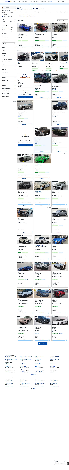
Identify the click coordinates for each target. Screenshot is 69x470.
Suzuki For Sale (52, 369)
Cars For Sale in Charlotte (24, 386)
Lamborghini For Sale (38, 371)
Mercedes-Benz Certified (39, 245)
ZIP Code (11, 12)
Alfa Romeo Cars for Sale (39, 356)
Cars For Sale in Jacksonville (39, 380)
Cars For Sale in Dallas (9, 380)
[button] (59, 1)
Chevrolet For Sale (8, 366)
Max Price (10, 29)
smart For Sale (52, 366)
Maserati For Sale (38, 363)
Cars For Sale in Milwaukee (39, 386)
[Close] (64, 461)
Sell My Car (30, 1)
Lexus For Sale (22, 363)
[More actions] (32, 47)
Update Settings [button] (29, 94)
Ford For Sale (7, 363)
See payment (37, 89)
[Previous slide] (18, 62)
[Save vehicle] (32, 24)
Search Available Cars (25, 97)
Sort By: (58, 20)
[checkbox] (4, 35)
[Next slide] (66, 62)
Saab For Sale (52, 371)
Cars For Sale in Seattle (24, 380)
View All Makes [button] (33, 374)
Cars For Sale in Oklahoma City (40, 383)
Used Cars (14, 1)
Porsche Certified (38, 164)
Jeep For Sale (7, 371)
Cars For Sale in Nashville (39, 378)
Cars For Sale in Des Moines (54, 380)
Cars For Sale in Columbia (54, 386)
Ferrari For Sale (37, 366)
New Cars (19, 1)
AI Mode (50, 1)
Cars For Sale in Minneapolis (24, 383)
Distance (3, 12)
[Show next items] (66, 12)
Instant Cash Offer (36, 1)
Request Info (41, 97)
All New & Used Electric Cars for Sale (26, 356)
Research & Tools (42, 1)
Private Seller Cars (24, 1)
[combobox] (9, 7)
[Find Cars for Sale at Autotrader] (8, 1)
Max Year (11, 21)
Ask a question (25, 145)
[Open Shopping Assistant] (68, 463)
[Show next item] (49, 132)
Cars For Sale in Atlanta (9, 386)
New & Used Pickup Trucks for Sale (11, 356)
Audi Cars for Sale (38, 359)
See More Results (42, 343)
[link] (47, 40)
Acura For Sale (22, 371)
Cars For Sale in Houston (9, 383)
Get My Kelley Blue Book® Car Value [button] (25, 90)
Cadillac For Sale (23, 366)
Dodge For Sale (22, 369)
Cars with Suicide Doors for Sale (25, 359)
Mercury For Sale (52, 363)
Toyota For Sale (7, 369)
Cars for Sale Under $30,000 (54, 356)
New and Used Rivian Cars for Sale (11, 359)
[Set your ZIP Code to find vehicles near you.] (44, 9)
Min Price (3, 29)
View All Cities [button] (33, 388)
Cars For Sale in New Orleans (54, 378)
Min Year (4, 21)
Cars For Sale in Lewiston (54, 383)
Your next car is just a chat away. (34, 4)
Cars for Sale (19, 7)
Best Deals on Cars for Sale (54, 359)
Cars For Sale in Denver (24, 378)
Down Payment (20, 85)
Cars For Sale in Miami (9, 378)
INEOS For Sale (37, 369)
